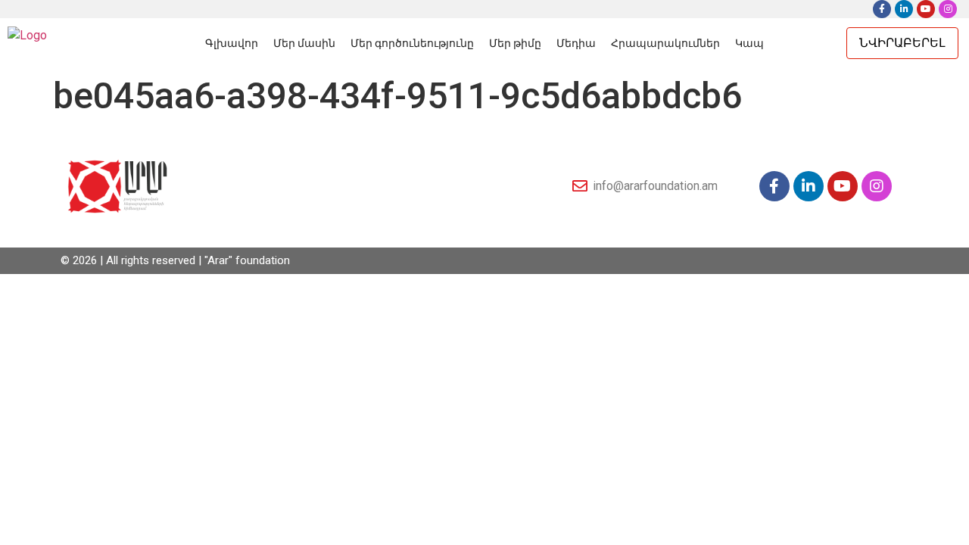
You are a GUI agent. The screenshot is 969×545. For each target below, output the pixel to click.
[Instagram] (948, 9)
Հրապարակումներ (665, 43)
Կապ (749, 43)
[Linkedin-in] (904, 9)
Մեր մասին (304, 43)
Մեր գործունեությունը (412, 43)
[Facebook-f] (882, 9)
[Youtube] (926, 9)
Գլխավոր (231, 43)
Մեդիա (576, 43)
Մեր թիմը (515, 43)
